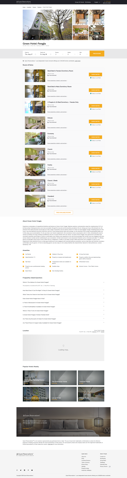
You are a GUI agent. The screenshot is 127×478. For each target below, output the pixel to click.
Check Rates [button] (95, 74)
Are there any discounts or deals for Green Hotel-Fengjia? (39, 319)
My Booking (88, 2)
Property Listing (85, 468)
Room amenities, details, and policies (57, 80)
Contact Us (102, 456)
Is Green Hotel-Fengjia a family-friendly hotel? (36, 315)
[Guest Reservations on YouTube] (31, 470)
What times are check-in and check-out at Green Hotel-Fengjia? (41, 294)
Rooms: (57, 52)
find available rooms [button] (63, 212)
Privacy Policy (85, 464)
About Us (84, 456)
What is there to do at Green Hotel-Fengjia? (35, 311)
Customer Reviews (86, 460)
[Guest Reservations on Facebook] (17, 470)
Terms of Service (86, 462)
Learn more (77, 61)
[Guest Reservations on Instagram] (25, 470)
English (96, 2)
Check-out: (42, 52)
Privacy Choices (103, 466)
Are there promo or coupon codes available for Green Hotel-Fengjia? (42, 323)
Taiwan (34, 7)
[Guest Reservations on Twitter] (21, 470)
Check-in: (27, 52)
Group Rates (103, 460)
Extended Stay (103, 464)
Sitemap (83, 466)
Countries (29, 7)
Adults (69, 52)
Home (24, 7)
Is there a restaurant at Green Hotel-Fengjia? (36, 302)
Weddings (102, 462)
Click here (50, 444)
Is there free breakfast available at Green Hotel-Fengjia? (39, 307)
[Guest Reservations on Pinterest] (28, 470)
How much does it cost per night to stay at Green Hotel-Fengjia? (41, 290)
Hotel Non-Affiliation (86, 470)
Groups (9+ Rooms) (79, 2)
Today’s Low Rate (96, 78)
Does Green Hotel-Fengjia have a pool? (34, 298)
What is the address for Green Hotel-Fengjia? (36, 282)
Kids (81, 52)
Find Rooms (97, 53)
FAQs (83, 458)
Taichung (39, 7)
